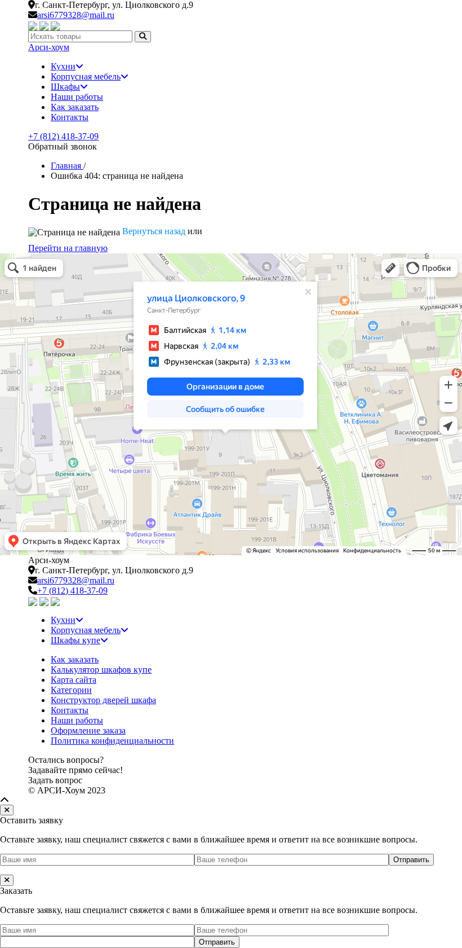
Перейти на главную (68, 248)
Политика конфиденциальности (112, 740)
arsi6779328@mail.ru (75, 15)
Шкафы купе (75, 640)
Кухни (63, 66)
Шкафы (65, 86)
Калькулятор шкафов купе (101, 669)
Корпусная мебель (86, 76)
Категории (71, 690)
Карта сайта (73, 679)
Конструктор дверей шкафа (103, 700)
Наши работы (77, 97)
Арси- (48, 47)
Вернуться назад (153, 231)
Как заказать (75, 107)
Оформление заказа (88, 730)
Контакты (69, 117)
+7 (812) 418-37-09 (63, 136)
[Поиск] (143, 36)
